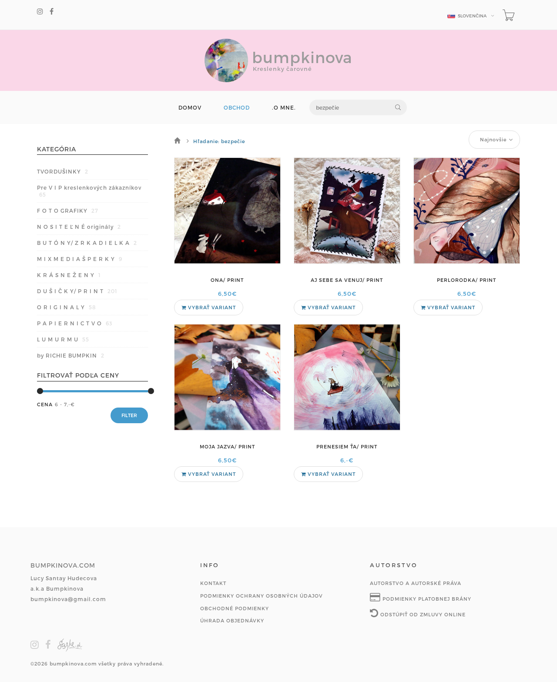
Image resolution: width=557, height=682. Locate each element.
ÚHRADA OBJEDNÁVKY (232, 620)
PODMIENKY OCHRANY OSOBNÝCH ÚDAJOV (261, 595)
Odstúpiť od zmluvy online (422, 614)
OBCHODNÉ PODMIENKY (234, 608)
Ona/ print (227, 280)
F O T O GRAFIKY (67, 210)
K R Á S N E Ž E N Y (69, 275)
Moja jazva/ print (227, 446)
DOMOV (189, 107)
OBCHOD (237, 107)
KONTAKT (213, 583)
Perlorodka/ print (466, 280)
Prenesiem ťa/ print (346, 446)
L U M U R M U (63, 339)
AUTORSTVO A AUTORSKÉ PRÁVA (415, 583)
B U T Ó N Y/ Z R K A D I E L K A (87, 243)
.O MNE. (284, 107)
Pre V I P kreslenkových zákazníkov (89, 190)
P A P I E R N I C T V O (74, 323)
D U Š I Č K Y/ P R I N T (77, 291)
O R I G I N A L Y (66, 307)
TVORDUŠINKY (62, 171)
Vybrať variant (211, 307)
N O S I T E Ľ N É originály (79, 227)
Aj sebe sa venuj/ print (347, 280)
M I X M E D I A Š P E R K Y (79, 259)
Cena (45, 404)
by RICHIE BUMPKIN (70, 355)
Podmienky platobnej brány (426, 599)
